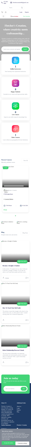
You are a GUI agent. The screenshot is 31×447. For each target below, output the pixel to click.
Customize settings (22, 443)
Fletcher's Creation (12, 190)
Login (20, 12)
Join (24, 388)
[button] (15, 215)
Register (27, 12)
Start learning (26, 16)
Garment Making (9, 199)
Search (25, 49)
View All (25, 160)
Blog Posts (25, 233)
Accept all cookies (8, 443)
